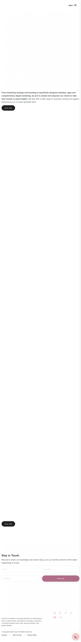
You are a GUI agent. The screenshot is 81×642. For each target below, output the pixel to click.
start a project (14, 622)
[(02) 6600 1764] (75, 636)
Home (7, 18)
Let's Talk (8, 108)
